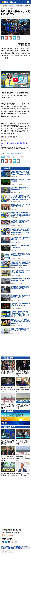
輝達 (14, 157)
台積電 (20, 157)
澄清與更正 (11, 548)
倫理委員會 (19, 548)
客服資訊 (3, 548)
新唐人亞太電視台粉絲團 (14, 153)
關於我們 (24, 546)
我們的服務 (17, 546)
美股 (8, 157)
